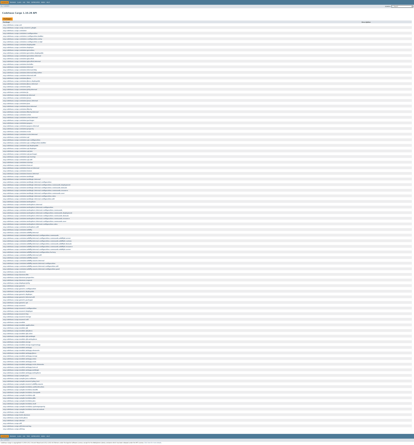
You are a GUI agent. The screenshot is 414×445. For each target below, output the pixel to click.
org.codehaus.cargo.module (14, 322)
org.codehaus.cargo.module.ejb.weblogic (19, 336)
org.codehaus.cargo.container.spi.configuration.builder (24, 143)
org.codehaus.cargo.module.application (18, 325)
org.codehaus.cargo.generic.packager (18, 300)
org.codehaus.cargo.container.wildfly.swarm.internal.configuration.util (30, 266)
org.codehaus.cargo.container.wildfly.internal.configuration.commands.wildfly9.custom (37, 241)
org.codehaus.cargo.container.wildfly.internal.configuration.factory (29, 252)
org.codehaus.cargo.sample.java (16, 375)
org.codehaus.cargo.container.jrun (16, 103)
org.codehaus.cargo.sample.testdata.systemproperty (24, 406)
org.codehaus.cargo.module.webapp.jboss (19, 353)
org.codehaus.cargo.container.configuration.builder (23, 36)
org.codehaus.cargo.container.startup (18, 162)
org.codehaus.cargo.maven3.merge (17, 317)
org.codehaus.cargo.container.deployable (19, 44)
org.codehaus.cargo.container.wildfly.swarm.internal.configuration (29, 263)
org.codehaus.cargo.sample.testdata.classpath (21, 392)
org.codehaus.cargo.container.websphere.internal (22, 204)
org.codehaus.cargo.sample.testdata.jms (19, 401)
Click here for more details (152, 442)
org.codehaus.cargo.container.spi (16, 137)
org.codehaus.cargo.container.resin (17, 131)
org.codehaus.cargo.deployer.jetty (16, 283)
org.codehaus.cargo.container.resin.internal (20, 134)
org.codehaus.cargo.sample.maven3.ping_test (21, 381)
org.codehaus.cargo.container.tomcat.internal (21, 168)
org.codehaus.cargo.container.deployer (18, 47)
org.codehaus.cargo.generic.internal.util (19, 297)
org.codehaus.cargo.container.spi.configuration (21, 140)
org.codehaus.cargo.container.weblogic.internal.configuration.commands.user (34, 193)
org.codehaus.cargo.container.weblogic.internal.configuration (27, 182)
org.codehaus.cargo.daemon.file (16, 274)
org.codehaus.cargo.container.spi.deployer (20, 148)
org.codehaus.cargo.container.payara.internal (21, 126)
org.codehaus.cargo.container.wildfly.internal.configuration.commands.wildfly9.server (37, 249)
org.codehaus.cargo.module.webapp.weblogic (21, 370)
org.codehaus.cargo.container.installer (18, 64)
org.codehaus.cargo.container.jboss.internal (20, 84)
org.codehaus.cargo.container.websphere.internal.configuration (28, 207)
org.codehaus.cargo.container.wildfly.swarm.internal (23, 260)
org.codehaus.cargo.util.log (14, 429)
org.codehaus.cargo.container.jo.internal (19, 95)
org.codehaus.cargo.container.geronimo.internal (22, 56)
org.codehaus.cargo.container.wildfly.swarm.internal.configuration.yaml (31, 269)
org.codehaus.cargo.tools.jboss (15, 418)
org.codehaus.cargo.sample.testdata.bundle (20, 390)
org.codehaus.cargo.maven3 (14, 305)
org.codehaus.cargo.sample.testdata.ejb (19, 395)
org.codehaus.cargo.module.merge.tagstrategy (21, 345)
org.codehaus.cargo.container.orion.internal (20, 117)
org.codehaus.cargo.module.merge (17, 342)
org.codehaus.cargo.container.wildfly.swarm (20, 258)
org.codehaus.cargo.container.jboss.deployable (21, 81)
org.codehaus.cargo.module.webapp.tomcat (20, 367)
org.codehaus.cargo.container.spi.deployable (20, 145)
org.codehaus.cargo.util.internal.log (17, 426)
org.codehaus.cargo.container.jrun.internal (20, 106)
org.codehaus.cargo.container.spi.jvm (18, 151)
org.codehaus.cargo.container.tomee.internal (21, 173)
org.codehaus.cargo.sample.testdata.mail (19, 404)
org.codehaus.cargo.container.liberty (17, 109)
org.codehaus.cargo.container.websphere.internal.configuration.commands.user (34, 221)
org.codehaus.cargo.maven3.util (15, 319)
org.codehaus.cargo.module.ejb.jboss (18, 331)
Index (43, 2)
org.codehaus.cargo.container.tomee (17, 171)
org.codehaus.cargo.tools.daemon (16, 415)
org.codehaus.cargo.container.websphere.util (21, 227)
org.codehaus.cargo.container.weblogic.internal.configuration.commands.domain (35, 188)
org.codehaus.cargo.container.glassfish (18, 58)
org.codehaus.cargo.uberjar (14, 420)
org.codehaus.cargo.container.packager (18, 120)
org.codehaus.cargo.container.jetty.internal (20, 89)
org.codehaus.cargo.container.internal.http (20, 70)
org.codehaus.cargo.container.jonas (17, 98)
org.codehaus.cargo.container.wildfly (17, 230)
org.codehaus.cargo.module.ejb (15, 328)
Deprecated (35, 2)
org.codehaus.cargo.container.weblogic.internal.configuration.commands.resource (35, 190)
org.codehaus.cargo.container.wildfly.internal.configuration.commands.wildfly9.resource (38, 246)
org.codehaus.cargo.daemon (14, 272)
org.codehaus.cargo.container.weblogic (18, 176)
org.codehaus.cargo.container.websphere (19, 202)
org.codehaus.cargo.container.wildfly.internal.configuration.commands (31, 235)
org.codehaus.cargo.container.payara (17, 123)
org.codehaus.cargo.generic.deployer (17, 294)
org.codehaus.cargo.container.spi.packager (20, 154)
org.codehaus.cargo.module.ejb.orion (17, 333)
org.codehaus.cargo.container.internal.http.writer (22, 72)
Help (48, 2)
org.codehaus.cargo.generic (14, 286)
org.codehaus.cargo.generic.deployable (18, 291)
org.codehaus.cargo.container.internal (18, 67)
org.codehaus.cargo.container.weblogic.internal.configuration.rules (29, 196)
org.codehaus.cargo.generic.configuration (19, 289)
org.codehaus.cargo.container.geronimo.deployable (23, 53)
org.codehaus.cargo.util (12, 423)
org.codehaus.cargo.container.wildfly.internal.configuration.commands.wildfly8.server (37, 238)
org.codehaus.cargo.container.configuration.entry (22, 39)
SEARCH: (388, 6)
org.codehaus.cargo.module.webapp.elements (21, 350)
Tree (28, 2)
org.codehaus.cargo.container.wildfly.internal (20, 232)
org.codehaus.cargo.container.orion (17, 115)
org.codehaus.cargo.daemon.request (17, 280)
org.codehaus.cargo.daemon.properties (18, 277)
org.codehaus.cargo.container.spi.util (17, 159)
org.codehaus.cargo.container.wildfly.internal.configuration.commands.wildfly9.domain (37, 244)
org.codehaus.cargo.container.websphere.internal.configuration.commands (32, 210)
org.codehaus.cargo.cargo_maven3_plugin (19, 28)
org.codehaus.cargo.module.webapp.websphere (22, 373)
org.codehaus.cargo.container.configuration (20, 33)
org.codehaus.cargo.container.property (18, 129)
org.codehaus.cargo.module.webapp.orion (19, 359)
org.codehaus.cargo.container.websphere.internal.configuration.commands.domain (36, 216)
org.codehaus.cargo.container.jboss (17, 78)
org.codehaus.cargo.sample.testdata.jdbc (19, 398)
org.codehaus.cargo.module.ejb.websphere (20, 339)
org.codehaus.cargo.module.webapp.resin (19, 361)
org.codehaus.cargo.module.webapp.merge (20, 356)
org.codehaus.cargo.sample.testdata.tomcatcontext (23, 409)
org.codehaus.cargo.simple (13, 412)
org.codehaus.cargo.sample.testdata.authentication (23, 387)
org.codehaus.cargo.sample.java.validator (19, 378)
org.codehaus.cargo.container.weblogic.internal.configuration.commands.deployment (36, 185)
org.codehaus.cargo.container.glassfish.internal (22, 61)
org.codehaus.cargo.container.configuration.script (22, 42)
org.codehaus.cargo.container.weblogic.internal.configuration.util (28, 199)
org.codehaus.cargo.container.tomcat (18, 165)
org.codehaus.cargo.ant (12, 25)
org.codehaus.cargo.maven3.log (15, 314)
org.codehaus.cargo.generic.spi (15, 303)
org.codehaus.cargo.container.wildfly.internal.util (22, 255)
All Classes (5, 6)
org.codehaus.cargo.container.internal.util (19, 75)
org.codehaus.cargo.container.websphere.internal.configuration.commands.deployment (37, 213)
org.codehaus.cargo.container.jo (15, 92)
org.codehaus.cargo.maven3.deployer (18, 311)
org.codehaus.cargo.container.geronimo (18, 50)
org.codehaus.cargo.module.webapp (17, 347)
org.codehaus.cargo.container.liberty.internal (20, 112)
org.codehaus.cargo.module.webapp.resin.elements (23, 364)
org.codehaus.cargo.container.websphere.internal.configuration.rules (30, 224)
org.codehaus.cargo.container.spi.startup (19, 157)
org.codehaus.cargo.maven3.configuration (19, 308)
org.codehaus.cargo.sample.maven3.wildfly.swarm (23, 384)
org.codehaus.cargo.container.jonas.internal (20, 101)
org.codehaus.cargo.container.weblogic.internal (21, 179)
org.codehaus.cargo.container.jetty (17, 87)
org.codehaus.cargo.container (15, 30)
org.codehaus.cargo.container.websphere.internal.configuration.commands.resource (36, 218)
